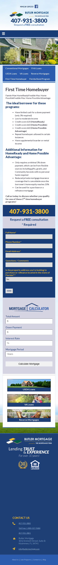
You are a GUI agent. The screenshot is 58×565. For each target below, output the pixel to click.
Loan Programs (26, 560)
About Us (15, 560)
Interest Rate (13, 338)
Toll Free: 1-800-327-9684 (29, 528)
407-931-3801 (25, 533)
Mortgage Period (15, 349)
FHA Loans (36, 68)
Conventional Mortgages (17, 68)
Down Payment (14, 327)
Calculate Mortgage (29, 363)
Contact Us (37, 560)
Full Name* (11, 232)
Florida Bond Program (39, 79)
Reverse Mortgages (40, 73)
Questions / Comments (17, 260)
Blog (44, 560)
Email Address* (13, 251)
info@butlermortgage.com (29, 549)
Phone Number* (13, 242)
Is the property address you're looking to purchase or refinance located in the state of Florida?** (28, 272)
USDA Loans (11, 73)
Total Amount (13, 316)
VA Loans (24, 73)
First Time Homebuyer (16, 79)
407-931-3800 (29, 20)
